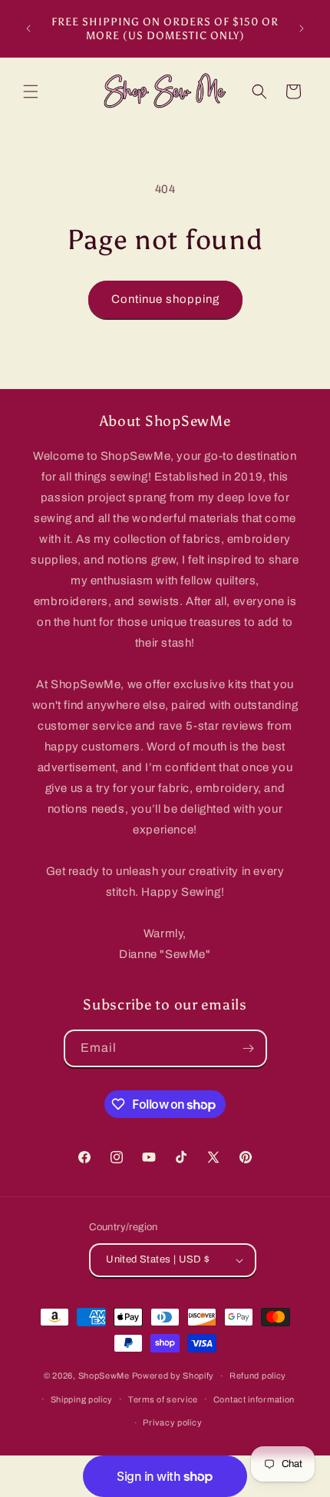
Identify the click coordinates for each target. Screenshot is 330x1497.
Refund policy (257, 1375)
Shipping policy (82, 1399)
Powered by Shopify (173, 1375)
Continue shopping (165, 299)
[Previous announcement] (28, 28)
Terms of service (163, 1399)
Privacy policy (172, 1422)
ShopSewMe (104, 1375)
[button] (31, 91)
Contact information (254, 1399)
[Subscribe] (249, 1048)
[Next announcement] (301, 28)
